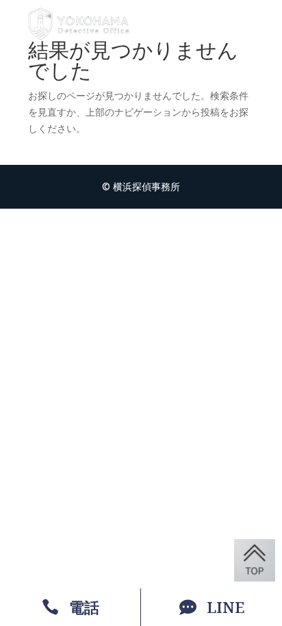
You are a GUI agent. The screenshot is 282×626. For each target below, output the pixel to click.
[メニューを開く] (244, 24)
